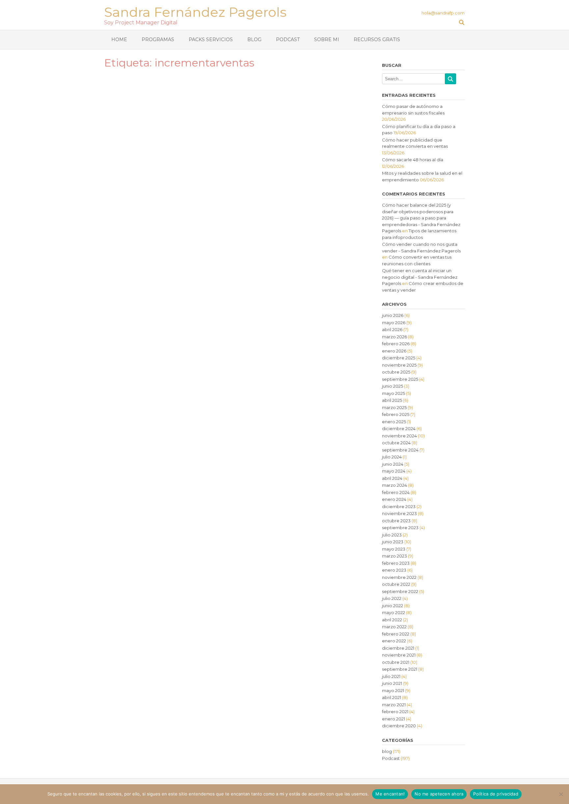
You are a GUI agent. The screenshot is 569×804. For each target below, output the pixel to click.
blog (387, 751)
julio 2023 (392, 534)
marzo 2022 (394, 626)
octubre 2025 (396, 372)
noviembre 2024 (399, 435)
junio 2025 (392, 386)
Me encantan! (390, 793)
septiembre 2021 (399, 669)
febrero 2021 (395, 711)
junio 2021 (392, 683)
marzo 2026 (394, 336)
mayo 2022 (393, 612)
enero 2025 (394, 421)
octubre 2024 (396, 442)
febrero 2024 (396, 492)
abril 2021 (391, 697)
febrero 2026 (396, 343)
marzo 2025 (394, 407)
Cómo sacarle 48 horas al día (412, 159)
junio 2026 (392, 315)
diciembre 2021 (398, 648)
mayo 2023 (393, 549)
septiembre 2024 (400, 450)
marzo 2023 (394, 555)
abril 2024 (392, 478)
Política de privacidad (495, 793)
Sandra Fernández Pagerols (195, 11)
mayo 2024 (393, 471)
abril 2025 (392, 400)
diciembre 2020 (399, 725)
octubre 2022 (396, 584)
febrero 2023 (396, 563)
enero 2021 (393, 718)
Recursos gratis (377, 39)
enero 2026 (394, 350)
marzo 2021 (394, 704)
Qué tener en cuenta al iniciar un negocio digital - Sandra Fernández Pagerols (419, 277)
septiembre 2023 (400, 527)
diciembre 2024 (399, 428)
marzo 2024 (394, 485)
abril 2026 (392, 329)
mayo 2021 (393, 690)
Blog (254, 39)
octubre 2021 (395, 662)
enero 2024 (394, 499)
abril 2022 (392, 619)
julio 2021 (391, 676)
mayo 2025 (393, 393)
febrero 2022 (395, 633)
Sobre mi (326, 39)
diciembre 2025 (398, 357)
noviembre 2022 (399, 577)
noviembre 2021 (399, 655)
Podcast (288, 39)
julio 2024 (392, 456)
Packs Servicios (211, 39)
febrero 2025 (395, 414)
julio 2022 (391, 598)
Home (119, 39)
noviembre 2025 (399, 365)
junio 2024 (392, 464)
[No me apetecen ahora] (560, 794)
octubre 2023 (396, 520)
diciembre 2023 (399, 506)
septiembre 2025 (400, 379)
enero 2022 (394, 640)
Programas (158, 39)
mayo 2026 (393, 322)
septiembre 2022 (400, 591)
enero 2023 (394, 570)
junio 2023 (392, 541)
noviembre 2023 (399, 513)
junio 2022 (392, 605)
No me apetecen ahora (439, 793)
